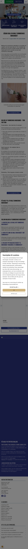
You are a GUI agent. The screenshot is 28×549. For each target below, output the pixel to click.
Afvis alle (14, 293)
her (17, 284)
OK (14, 290)
